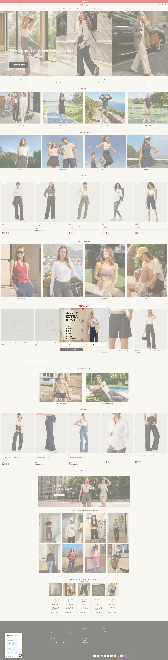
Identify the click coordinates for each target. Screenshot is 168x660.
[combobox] (88, 344)
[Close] (107, 306)
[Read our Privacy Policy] (108, 351)
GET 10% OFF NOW (71, 349)
